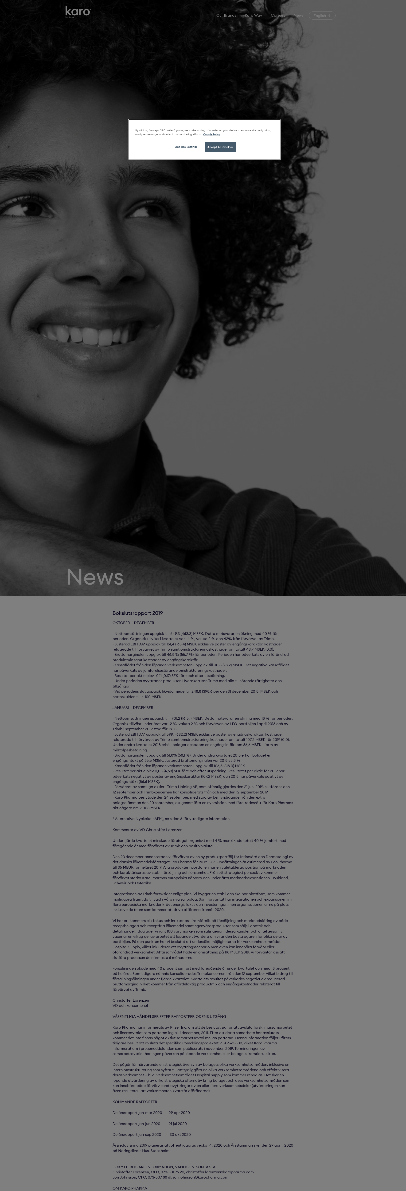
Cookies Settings (186, 146)
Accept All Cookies (220, 147)
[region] (204, 139)
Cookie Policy (211, 134)
